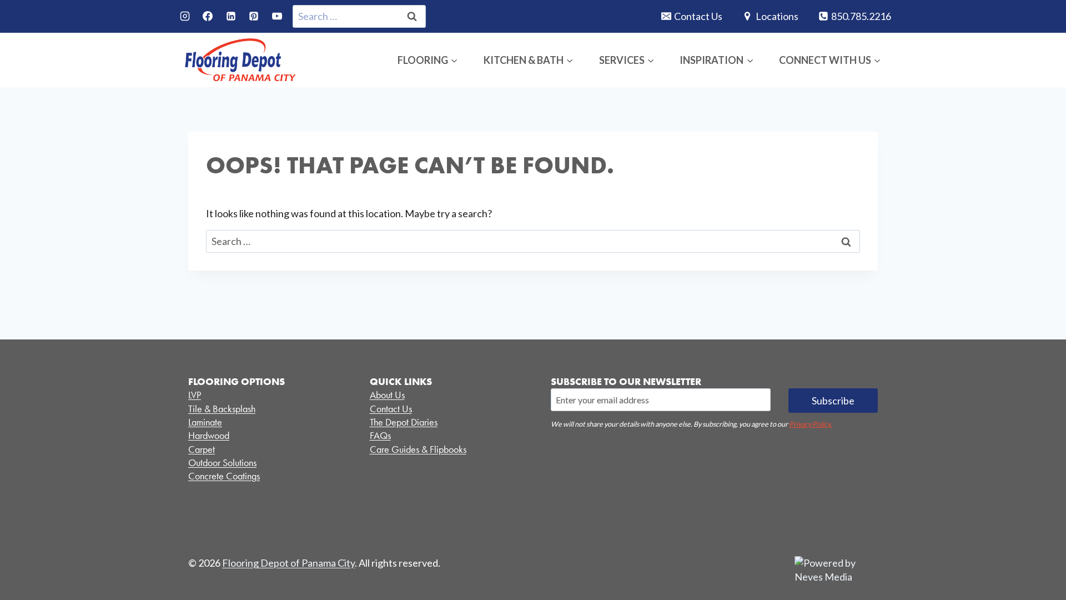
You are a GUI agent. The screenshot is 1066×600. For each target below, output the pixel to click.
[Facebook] (208, 16)
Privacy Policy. (810, 424)
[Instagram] (185, 16)
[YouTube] (277, 16)
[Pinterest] (254, 16)
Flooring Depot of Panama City (288, 563)
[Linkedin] (231, 16)
